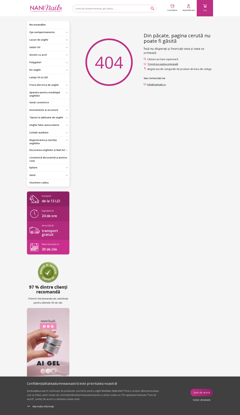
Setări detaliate (202, 399)
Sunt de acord (202, 392)
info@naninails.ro (156, 84)
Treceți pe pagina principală (162, 64)
